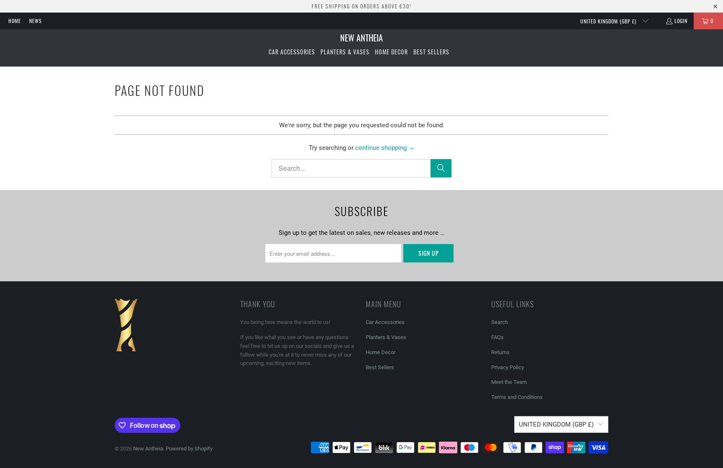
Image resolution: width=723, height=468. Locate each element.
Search (499, 322)
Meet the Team (509, 382)
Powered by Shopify (189, 448)
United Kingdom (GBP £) (609, 21)
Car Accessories (385, 322)
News (35, 20)
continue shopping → (385, 148)
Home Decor (380, 352)
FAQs (497, 337)
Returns (500, 352)
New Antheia (148, 448)
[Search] (441, 168)
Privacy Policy (507, 367)
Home (14, 20)
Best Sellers (380, 367)
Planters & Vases (386, 337)
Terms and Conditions (517, 397)
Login (680, 20)
